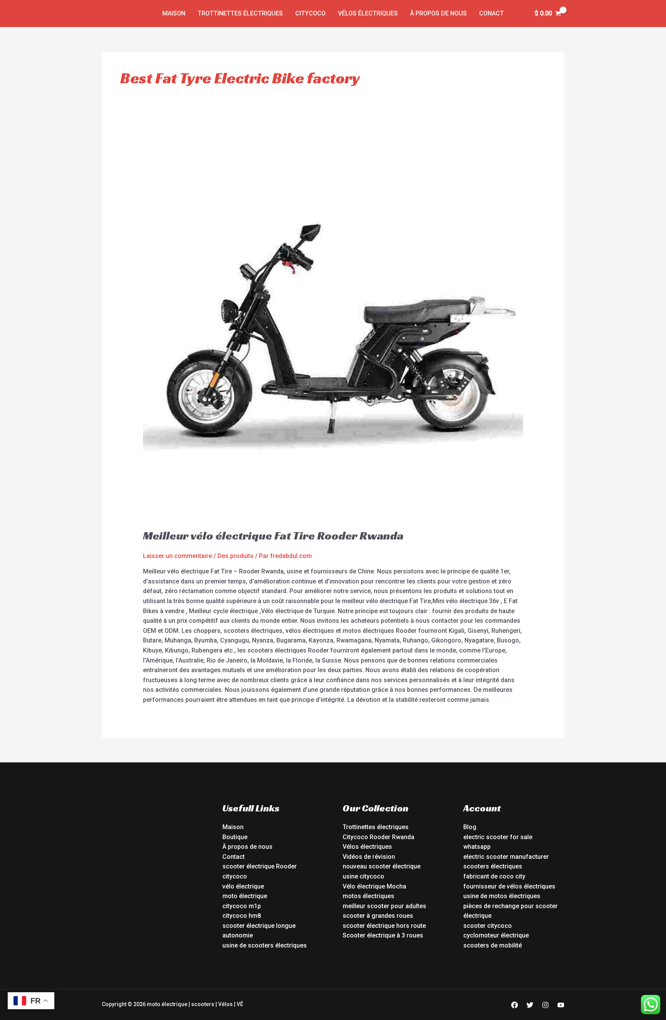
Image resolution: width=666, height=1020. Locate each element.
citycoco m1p (241, 906)
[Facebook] (514, 1004)
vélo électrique (243, 886)
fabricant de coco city (494, 876)
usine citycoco (363, 876)
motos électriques (368, 896)
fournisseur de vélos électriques (509, 886)
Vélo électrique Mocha (374, 886)
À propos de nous (438, 13)
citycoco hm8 (241, 915)
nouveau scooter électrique (381, 866)
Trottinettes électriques (240, 13)
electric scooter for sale (497, 837)
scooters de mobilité (492, 945)
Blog (469, 827)
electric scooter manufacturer (506, 856)
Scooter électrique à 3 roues (383, 935)
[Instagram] (545, 1004)
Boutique (234, 837)
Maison (173, 13)
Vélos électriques (368, 13)
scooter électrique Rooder (259, 866)
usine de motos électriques (501, 896)
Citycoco (310, 13)
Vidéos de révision (369, 856)
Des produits (235, 556)
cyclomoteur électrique (496, 935)
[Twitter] (529, 1004)
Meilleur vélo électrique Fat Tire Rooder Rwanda (273, 535)
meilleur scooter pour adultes (384, 906)
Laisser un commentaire (177, 556)
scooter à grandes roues (378, 915)
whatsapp (477, 846)
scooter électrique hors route (384, 925)
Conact (491, 13)
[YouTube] (560, 1004)
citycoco (234, 876)
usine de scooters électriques (264, 945)
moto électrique (244, 896)
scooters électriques (492, 866)
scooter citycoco (487, 925)
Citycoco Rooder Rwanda (378, 837)
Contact (233, 856)
